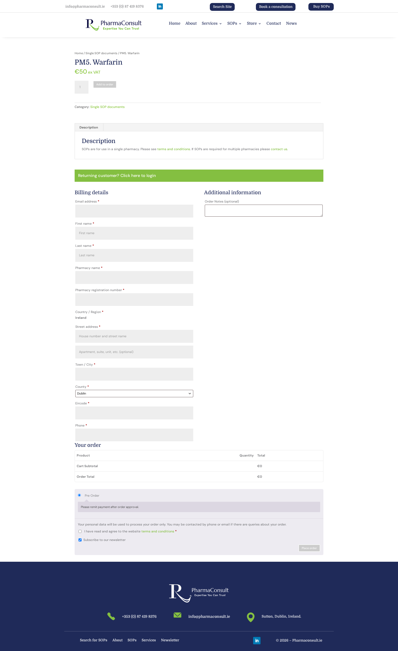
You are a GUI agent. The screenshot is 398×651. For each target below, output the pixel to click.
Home (174, 24)
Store (252, 24)
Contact (273, 24)
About (191, 24)
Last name (84, 246)
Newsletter (170, 640)
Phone (81, 425)
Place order (309, 548)
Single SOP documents (101, 53)
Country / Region (89, 312)
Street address (87, 327)
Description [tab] (88, 127)
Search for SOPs (93, 640)
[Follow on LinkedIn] (160, 6)
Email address (87, 201)
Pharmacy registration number (99, 290)
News (291, 24)
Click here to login (138, 175)
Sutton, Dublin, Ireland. (281, 616)
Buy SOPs (321, 6)
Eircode (82, 403)
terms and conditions (173, 149)
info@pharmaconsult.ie (85, 6)
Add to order (104, 84)
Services (210, 24)
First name (84, 223)
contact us (279, 149)
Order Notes (222, 201)
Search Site (222, 7)
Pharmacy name (88, 268)
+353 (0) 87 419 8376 (127, 6)
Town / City (85, 364)
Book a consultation (276, 7)
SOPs (232, 24)
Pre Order (92, 495)
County (82, 387)
